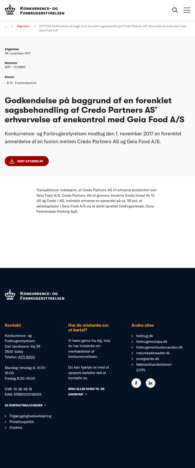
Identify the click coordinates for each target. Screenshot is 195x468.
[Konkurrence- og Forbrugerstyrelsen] (34, 10)
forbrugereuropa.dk (151, 341)
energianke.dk (147, 358)
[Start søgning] (175, 10)
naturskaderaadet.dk (153, 353)
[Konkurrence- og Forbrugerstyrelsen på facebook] (136, 386)
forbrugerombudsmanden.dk (159, 347)
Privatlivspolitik (22, 421)
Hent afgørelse (30, 161)
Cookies (16, 427)
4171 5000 (26, 357)
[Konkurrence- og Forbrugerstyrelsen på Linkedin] (150, 386)
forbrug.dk (144, 336)
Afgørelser (23, 26)
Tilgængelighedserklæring (30, 416)
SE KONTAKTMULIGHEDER (23, 405)
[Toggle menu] (187, 10)
